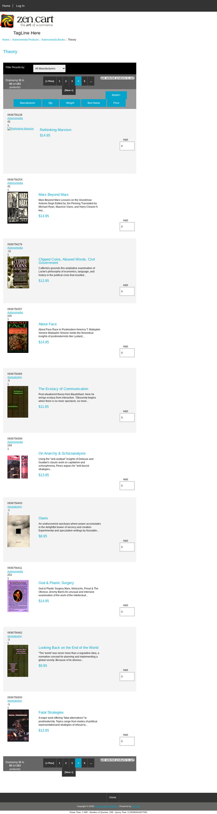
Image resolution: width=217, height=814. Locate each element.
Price (116, 102)
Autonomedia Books (53, 39)
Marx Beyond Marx (54, 194)
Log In (20, 5)
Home (6, 5)
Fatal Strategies (51, 712)
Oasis (43, 518)
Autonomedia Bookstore (106, 806)
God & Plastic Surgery (56, 583)
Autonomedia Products (25, 39)
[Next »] (69, 90)
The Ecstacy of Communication (63, 389)
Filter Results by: (15, 67)
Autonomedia (15, 118)
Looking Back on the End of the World (68, 647)
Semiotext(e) (14, 377)
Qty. (51, 102)
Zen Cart (136, 806)
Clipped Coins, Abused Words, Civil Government (67, 261)
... (91, 81)
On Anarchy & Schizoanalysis (62, 453)
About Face (48, 324)
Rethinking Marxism (55, 130)
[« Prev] (50, 81)
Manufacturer (27, 102)
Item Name (94, 102)
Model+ (116, 95)
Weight (70, 102)
